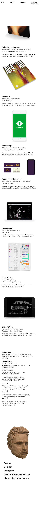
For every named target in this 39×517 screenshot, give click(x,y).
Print (2, 2)
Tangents (23, 2)
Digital (12, 2)
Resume (7, 463)
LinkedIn (8, 467)
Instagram (9, 470)
